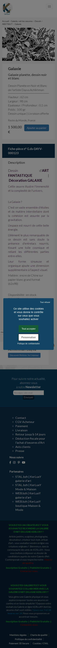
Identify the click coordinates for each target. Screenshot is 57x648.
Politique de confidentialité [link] (28, 344)
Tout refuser (45, 302)
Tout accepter (29, 328)
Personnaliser (28, 337)
